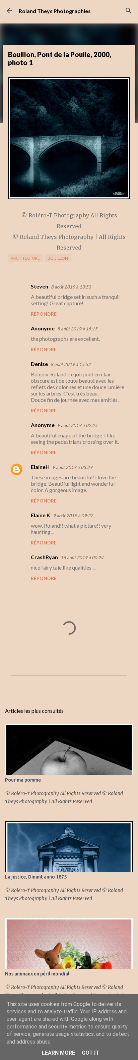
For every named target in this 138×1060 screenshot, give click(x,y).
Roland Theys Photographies (55, 11)
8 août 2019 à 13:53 (71, 286)
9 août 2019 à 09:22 (73, 515)
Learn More (58, 1053)
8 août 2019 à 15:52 (71, 364)
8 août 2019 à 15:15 (77, 328)
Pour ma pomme (23, 780)
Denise (39, 364)
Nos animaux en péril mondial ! (38, 973)
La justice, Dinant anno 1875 (36, 877)
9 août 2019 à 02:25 (77, 425)
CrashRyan (44, 557)
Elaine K (40, 515)
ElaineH (40, 467)
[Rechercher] (129, 11)
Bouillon (58, 258)
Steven (39, 286)
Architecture (25, 258)
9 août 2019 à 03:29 (72, 467)
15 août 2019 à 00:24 (82, 557)
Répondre (44, 314)
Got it (90, 1053)
